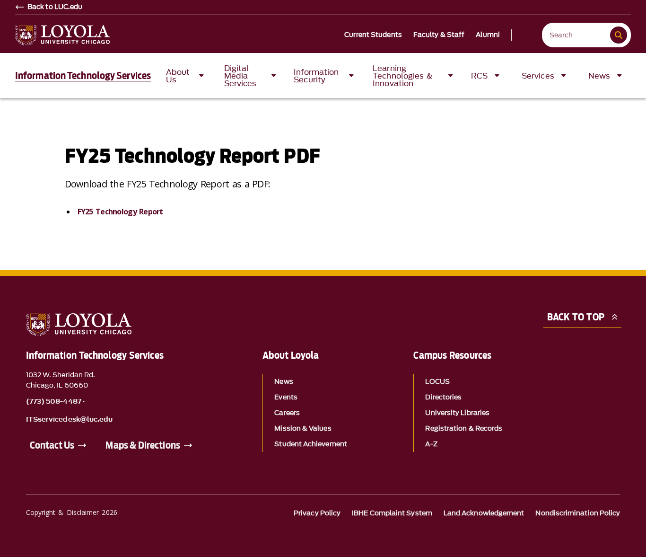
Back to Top (575, 317)
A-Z (431, 444)
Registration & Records (463, 428)
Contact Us (52, 445)
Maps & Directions (142, 445)
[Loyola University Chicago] (62, 35)
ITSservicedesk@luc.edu (69, 419)
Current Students (373, 35)
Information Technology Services (83, 75)
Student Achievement (310, 444)
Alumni (488, 35)
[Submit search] (618, 35)
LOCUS (437, 382)
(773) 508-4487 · (55, 401)
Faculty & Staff (439, 35)
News (283, 382)
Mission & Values (302, 428)
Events (285, 397)
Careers (287, 413)
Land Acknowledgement (484, 513)
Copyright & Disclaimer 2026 (71, 512)
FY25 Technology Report (120, 211)
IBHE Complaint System (392, 513)
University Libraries (457, 413)
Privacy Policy (317, 513)
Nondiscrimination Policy (577, 513)
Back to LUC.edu (55, 7)
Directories (443, 397)
